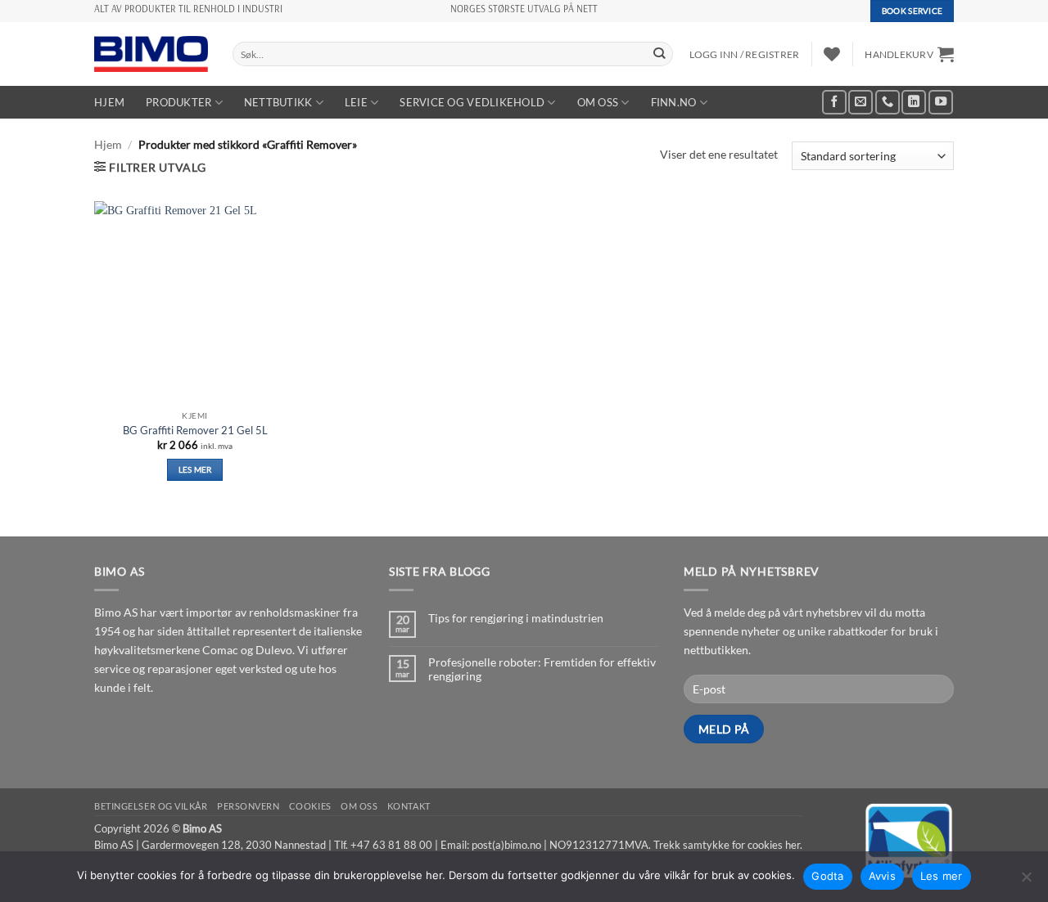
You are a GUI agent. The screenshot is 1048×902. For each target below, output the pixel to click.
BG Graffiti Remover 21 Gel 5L (195, 430)
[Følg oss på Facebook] (834, 102)
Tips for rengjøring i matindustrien (515, 618)
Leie (356, 102)
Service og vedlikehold (472, 102)
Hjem (109, 102)
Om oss (359, 806)
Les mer (195, 469)
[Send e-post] (860, 102)
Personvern (248, 806)
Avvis (882, 875)
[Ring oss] (887, 102)
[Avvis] (1026, 881)
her (792, 844)
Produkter (178, 102)
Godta (827, 875)
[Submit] (659, 54)
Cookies (310, 806)
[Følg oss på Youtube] (940, 102)
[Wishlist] (832, 54)
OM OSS (598, 102)
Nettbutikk (278, 102)
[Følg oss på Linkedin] (913, 102)
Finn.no (674, 102)
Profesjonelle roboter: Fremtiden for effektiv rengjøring (542, 669)
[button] (909, 54)
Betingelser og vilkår (151, 806)
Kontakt (409, 806)
